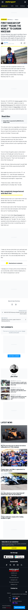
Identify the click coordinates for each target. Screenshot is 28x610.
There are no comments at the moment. (14, 331)
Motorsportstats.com (14, 582)
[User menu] (25, 2)
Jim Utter (6, 42)
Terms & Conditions (6, 605)
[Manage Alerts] (15, 304)
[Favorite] (21, 43)
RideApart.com (14, 584)
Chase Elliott (17, 107)
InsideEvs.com (14, 573)
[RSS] (21, 564)
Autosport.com (14, 579)
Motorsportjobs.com (14, 577)
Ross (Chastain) (18, 215)
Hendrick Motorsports (7, 105)
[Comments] (25, 43)
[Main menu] (2, 2)
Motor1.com (14, 575)
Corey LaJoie (18, 101)
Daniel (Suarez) (5, 217)
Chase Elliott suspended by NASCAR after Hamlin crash (13, 121)
